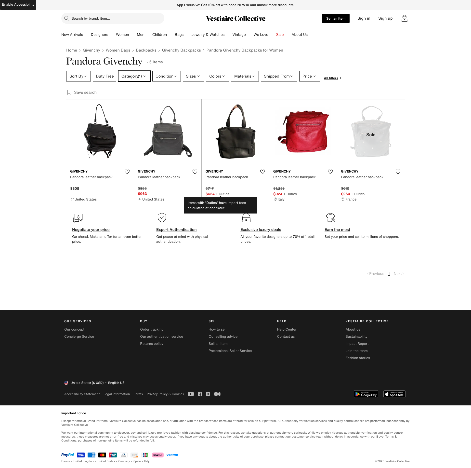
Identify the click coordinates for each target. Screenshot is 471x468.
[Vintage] (250, 35)
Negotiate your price (91, 229)
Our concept (74, 329)
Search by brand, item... (91, 18)
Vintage (239, 34)
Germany (124, 461)
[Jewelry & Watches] (228, 35)
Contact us (286, 336)
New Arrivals (72, 34)
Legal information (117, 394)
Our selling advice (223, 336)
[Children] (171, 35)
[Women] (133, 35)
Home (71, 50)
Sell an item (335, 18)
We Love (261, 34)
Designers (99, 34)
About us (353, 329)
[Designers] (112, 35)
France (65, 461)
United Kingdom (84, 461)
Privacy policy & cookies (165, 394)
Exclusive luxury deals (260, 229)
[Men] (148, 35)
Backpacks (146, 50)
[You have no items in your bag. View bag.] (404, 18)
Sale (280, 34)
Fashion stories (358, 358)
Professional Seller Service (230, 350)
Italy (147, 461)
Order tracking (152, 329)
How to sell (217, 329)
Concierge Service (79, 336)
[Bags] (187, 35)
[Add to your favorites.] (127, 172)
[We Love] (272, 35)
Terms (138, 394)
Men (140, 34)
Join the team (357, 350)
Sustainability (356, 336)
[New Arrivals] (87, 35)
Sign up (385, 18)
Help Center (287, 329)
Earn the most (337, 229)
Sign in (363, 18)
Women (122, 34)
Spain (137, 461)
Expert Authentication (176, 229)
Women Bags (118, 50)
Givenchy (91, 50)
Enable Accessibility (18, 4)
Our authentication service (161, 336)
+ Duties (222, 193)
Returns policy (151, 343)
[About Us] (312, 35)
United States (106, 461)
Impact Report (357, 343)
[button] (404, 18)
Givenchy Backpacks (181, 50)
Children (159, 34)
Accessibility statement (82, 394)
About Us (300, 34)
